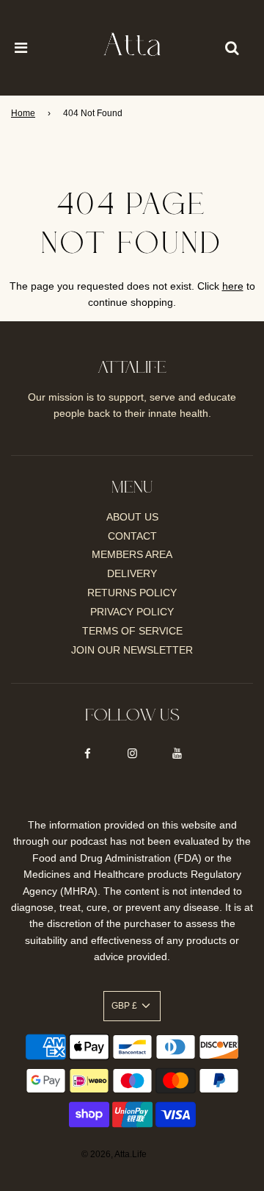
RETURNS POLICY (132, 592)
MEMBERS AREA (132, 554)
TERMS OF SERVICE (132, 631)
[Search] (231, 47)
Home (23, 113)
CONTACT (132, 536)
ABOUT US (132, 517)
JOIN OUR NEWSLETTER (132, 650)
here (232, 286)
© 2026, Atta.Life (114, 1154)
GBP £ (125, 1006)
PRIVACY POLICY (132, 612)
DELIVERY (132, 573)
